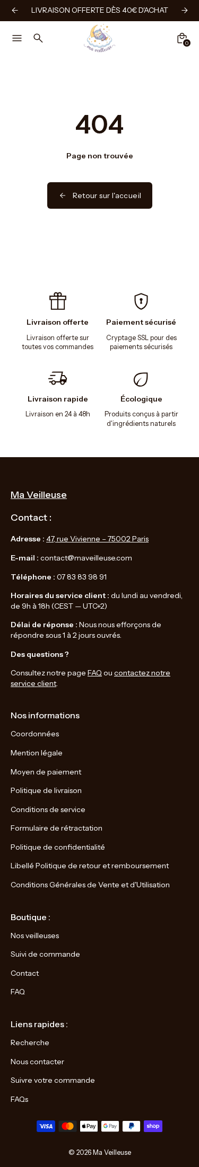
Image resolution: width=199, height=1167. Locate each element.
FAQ (95, 673)
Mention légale (37, 753)
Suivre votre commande (53, 1080)
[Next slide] (184, 10)
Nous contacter (37, 1061)
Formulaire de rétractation (56, 828)
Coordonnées (35, 733)
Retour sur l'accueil (107, 195)
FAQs (19, 1099)
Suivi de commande (45, 954)
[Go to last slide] (14, 10)
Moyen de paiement (46, 772)
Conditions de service (48, 809)
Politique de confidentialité (58, 847)
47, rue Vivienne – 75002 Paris (97, 539)
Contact (25, 973)
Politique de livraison (46, 790)
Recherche (30, 1042)
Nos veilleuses (35, 935)
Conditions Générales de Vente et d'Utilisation (90, 884)
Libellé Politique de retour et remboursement (90, 865)
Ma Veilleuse (112, 1152)
